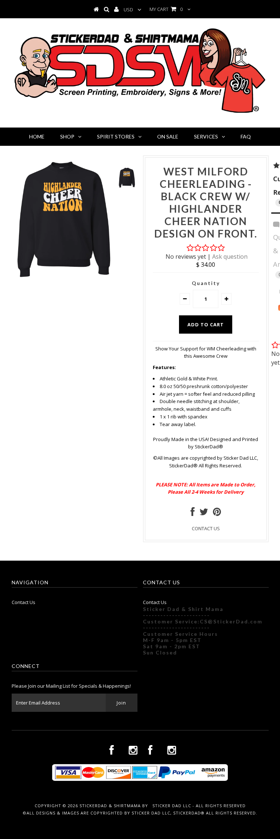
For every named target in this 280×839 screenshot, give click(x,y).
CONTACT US (206, 528)
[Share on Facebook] (193, 513)
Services (206, 136)
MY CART (166, 9)
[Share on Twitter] (203, 513)
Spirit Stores (116, 136)
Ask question (230, 257)
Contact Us (23, 602)
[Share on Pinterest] (217, 513)
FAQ (246, 136)
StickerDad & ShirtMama (110, 805)
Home (36, 136)
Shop (67, 136)
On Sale (167, 136)
